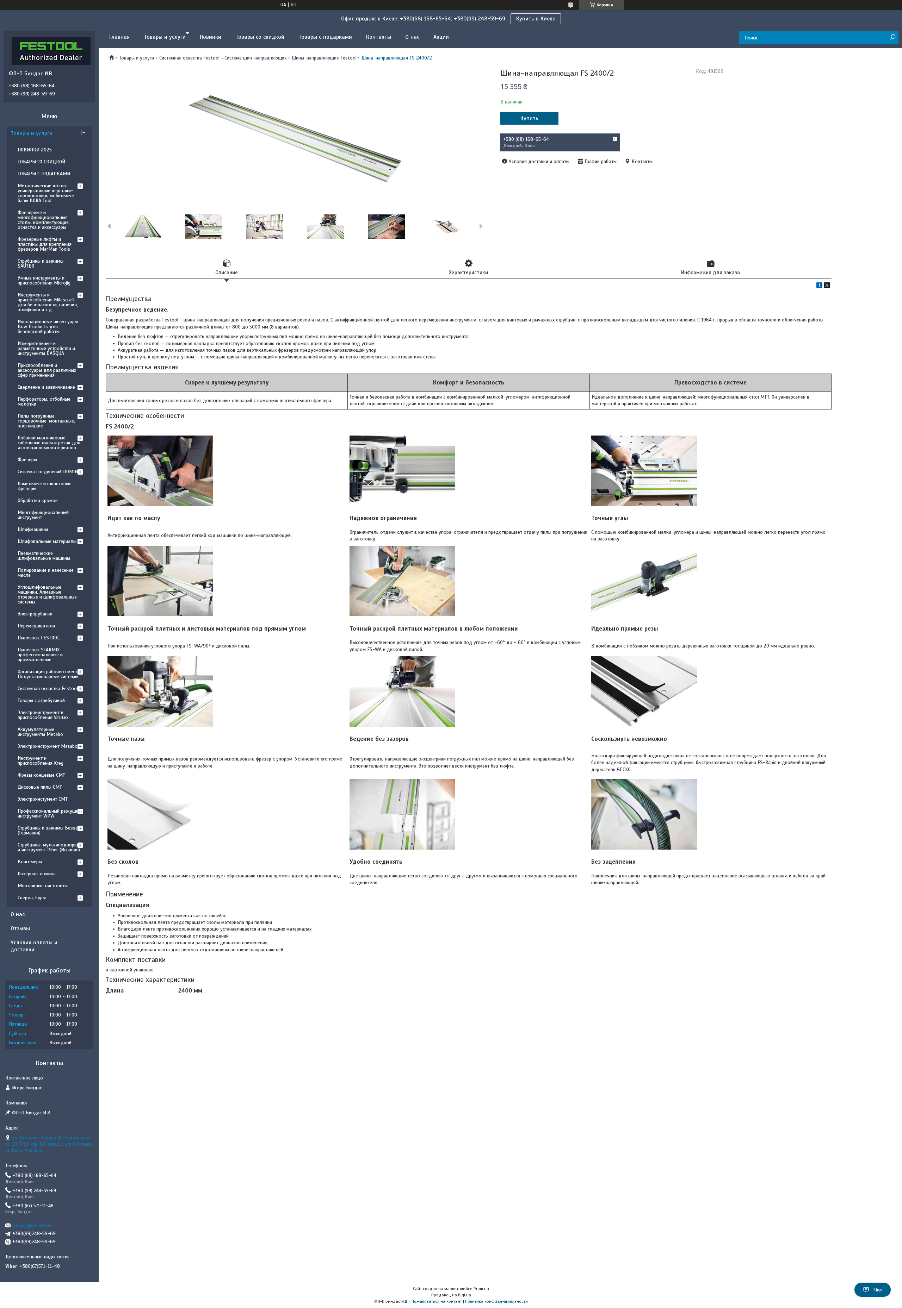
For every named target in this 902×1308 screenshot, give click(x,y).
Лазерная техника (37, 874)
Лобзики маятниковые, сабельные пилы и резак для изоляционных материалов (49, 443)
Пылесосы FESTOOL (39, 638)
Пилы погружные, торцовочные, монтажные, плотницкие (46, 421)
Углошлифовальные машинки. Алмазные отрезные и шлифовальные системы (47, 594)
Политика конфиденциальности (496, 1301)
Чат (877, 1290)
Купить (529, 118)
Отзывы (20, 928)
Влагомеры (30, 862)
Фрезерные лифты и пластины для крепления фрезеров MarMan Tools (45, 244)
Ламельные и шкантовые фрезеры (45, 486)
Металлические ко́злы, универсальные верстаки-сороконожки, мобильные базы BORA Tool (46, 193)
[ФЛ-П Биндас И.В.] (51, 51)
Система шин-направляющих (255, 58)
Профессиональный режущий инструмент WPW (49, 813)
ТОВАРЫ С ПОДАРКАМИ (44, 174)
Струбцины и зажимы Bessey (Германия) (49, 830)
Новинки (210, 36)
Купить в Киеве (535, 18)
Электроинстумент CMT (43, 799)
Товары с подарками (325, 36)
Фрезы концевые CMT (41, 775)
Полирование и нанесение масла (46, 572)
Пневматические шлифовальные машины (44, 555)
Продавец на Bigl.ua (451, 1295)
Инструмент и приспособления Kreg (40, 760)
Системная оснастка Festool (189, 58)
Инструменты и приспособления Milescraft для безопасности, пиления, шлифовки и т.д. (48, 302)
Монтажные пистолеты (43, 886)
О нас (412, 36)
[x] (827, 286)
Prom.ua (481, 1288)
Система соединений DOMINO (49, 472)
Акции (441, 36)
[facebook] (819, 286)
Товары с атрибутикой (41, 700)
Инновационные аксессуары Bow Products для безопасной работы (48, 326)
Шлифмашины (33, 529)
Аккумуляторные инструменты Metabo (40, 731)
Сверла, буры (32, 898)
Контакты (378, 36)
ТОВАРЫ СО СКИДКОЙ (41, 162)
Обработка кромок (38, 500)
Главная (119, 36)
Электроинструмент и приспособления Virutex (43, 714)
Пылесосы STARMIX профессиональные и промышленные (40, 655)
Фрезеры (27, 460)
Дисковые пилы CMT (40, 787)
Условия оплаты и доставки (34, 946)
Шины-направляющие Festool (324, 58)
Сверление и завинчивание (46, 387)
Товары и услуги (165, 36)
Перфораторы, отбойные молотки (44, 401)
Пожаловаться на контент (437, 1301)
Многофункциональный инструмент (43, 514)
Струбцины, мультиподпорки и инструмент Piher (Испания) (49, 847)
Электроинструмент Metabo (48, 746)
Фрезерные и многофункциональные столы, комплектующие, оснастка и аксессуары (44, 219)
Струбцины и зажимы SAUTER (40, 263)
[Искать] (892, 37)
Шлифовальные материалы (47, 541)
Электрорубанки (35, 614)
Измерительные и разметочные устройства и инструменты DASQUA (46, 348)
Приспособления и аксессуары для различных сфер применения (47, 370)
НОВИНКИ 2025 (35, 150)
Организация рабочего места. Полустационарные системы (49, 674)
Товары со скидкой (259, 36)
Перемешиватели (36, 626)
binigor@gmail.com (32, 1225)
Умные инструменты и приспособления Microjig (44, 280)
